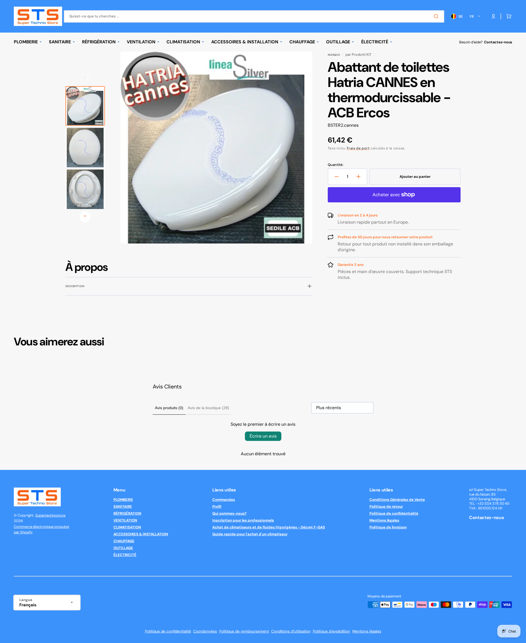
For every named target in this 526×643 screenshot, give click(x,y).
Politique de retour (386, 506)
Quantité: (335, 165)
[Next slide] (85, 216)
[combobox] (254, 16)
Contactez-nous (498, 42)
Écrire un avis (263, 436)
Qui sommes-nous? (229, 513)
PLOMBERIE (123, 500)
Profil (216, 506)
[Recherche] (437, 16)
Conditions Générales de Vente (397, 500)
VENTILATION (125, 520)
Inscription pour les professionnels (243, 520)
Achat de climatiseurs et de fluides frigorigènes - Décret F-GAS (268, 527)
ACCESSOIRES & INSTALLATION (140, 534)
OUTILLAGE (123, 548)
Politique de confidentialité (393, 513)
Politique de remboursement (244, 631)
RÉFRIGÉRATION (127, 513)
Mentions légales (384, 520)
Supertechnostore (50, 515)
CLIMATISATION (127, 527)
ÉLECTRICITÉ (124, 554)
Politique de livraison (388, 527)
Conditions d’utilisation (291, 631)
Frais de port (358, 148)
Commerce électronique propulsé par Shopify (41, 529)
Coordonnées (205, 631)
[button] (508, 16)
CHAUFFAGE (123, 541)
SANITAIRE (122, 506)
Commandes (223, 500)
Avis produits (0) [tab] (169, 408)
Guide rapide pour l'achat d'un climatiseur (249, 534)
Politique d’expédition (331, 631)
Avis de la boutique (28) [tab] (208, 408)
